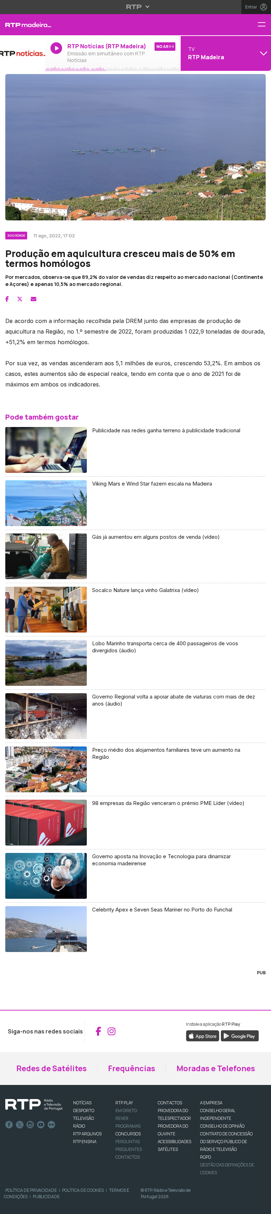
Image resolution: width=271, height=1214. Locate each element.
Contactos (127, 1157)
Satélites (168, 1149)
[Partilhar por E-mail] (33, 299)
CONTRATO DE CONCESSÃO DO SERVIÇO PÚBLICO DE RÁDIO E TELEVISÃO (226, 1141)
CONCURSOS (128, 1134)
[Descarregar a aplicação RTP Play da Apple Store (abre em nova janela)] (202, 1035)
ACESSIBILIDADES (174, 1142)
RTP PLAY (124, 1103)
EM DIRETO (126, 1111)
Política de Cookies (83, 1190)
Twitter (20, 1125)
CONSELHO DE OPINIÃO (222, 1126)
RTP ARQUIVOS (87, 1134)
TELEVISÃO (83, 1118)
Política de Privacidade (31, 1190)
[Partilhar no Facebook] (7, 299)
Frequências (131, 1068)
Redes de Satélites (51, 1068)
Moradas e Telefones (215, 1068)
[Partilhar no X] (20, 299)
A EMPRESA (211, 1103)
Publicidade (46, 1197)
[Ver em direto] (22, 53)
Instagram (30, 1125)
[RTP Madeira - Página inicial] (22, 24)
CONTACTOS (170, 1103)
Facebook (9, 1125)
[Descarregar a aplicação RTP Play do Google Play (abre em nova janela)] (240, 1035)
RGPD (205, 1157)
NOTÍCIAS (82, 1103)
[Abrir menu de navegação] (264, 25)
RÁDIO (79, 1126)
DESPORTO (83, 1111)
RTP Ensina (84, 1142)
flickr (51, 1125)
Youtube (41, 1125)
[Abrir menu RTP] (135, 6)
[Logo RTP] (33, 1104)
